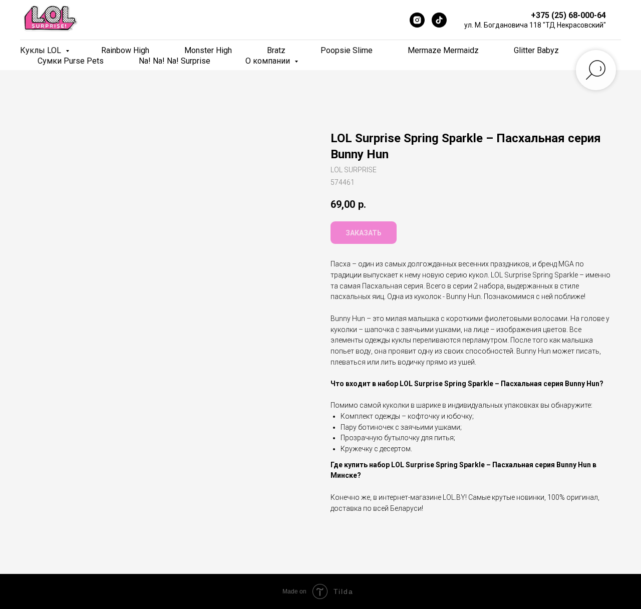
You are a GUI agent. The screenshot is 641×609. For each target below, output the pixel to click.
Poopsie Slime (346, 50)
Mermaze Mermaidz (443, 50)
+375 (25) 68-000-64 (568, 15)
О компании (268, 61)
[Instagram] (417, 20)
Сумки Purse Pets (71, 61)
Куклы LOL (41, 50)
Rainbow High (125, 50)
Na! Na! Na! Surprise (174, 61)
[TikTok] (439, 20)
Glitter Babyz (536, 50)
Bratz (276, 50)
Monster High (208, 50)
